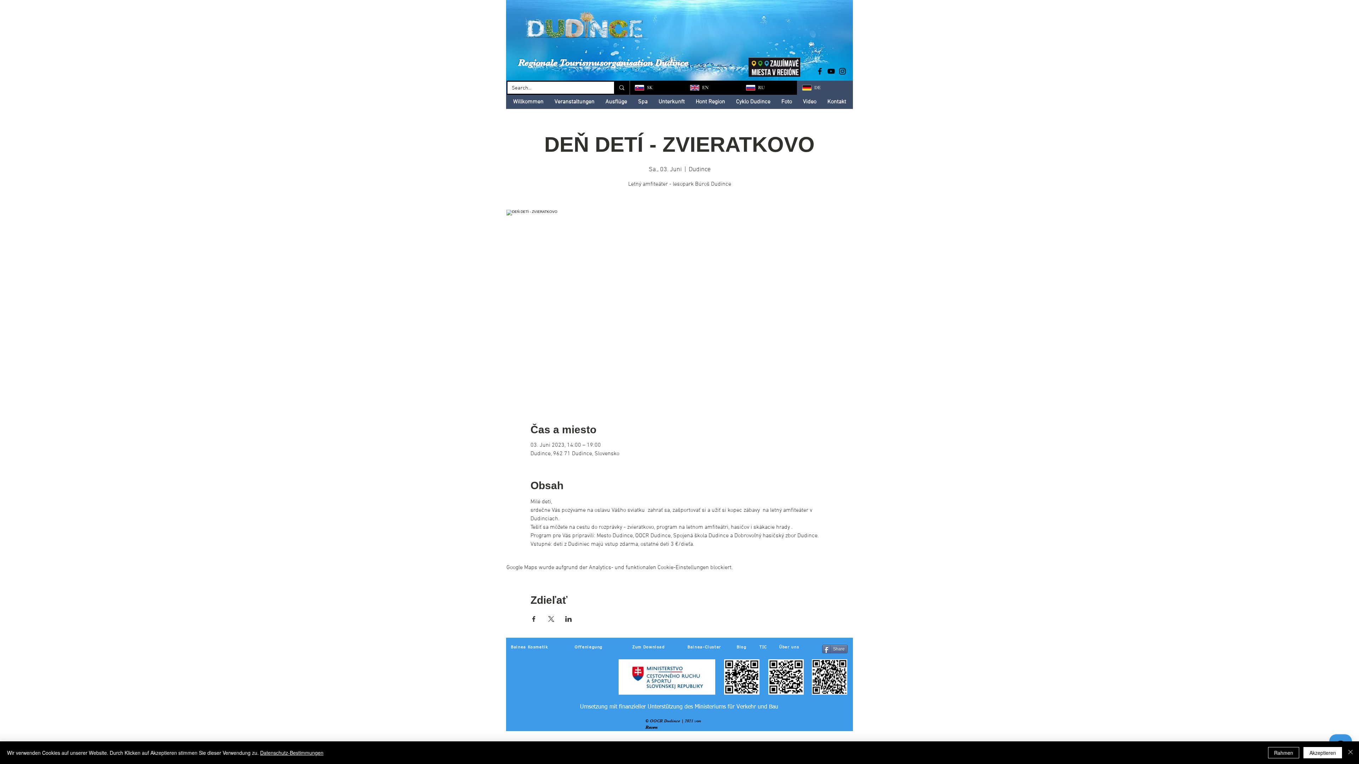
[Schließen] (1350, 752)
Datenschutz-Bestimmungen (291, 752)
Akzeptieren (1322, 752)
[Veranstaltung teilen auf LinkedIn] (568, 619)
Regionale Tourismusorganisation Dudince (603, 62)
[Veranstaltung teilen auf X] (551, 619)
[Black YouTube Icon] (831, 71)
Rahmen (1283, 752)
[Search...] (621, 88)
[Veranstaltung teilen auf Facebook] (534, 619)
